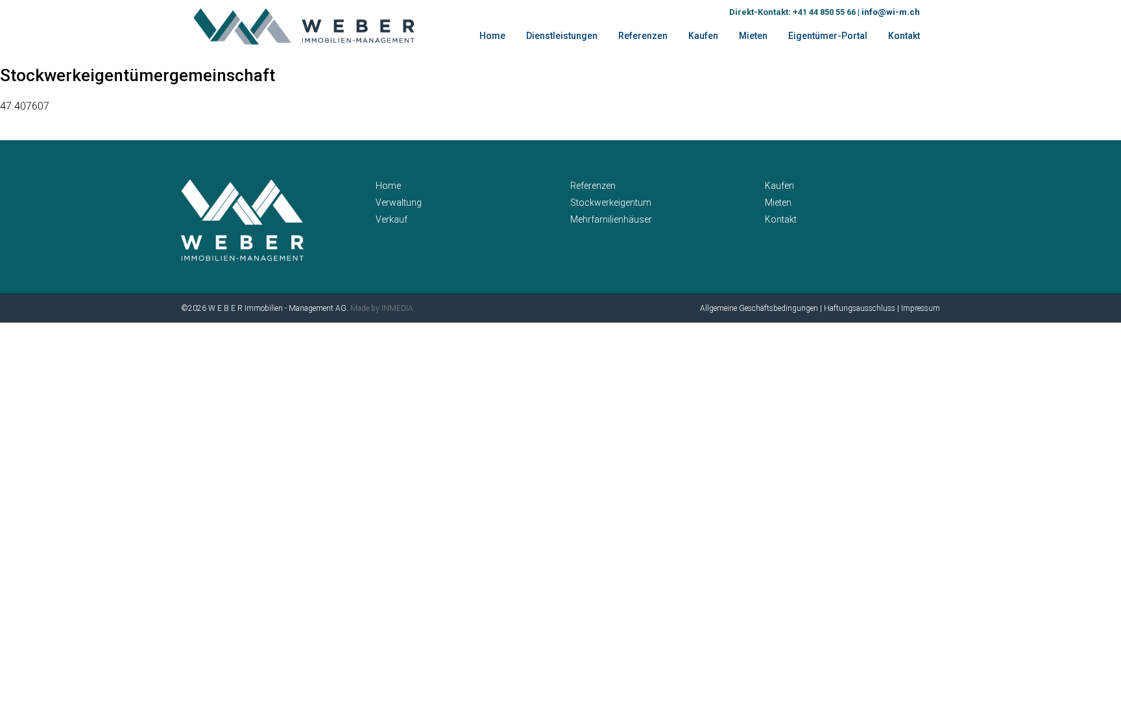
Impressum (920, 308)
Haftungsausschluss (859, 308)
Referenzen (593, 185)
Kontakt (904, 36)
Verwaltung (399, 202)
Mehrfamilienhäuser (611, 219)
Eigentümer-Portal (827, 36)
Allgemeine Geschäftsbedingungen (759, 308)
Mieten (753, 36)
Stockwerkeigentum (610, 202)
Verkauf (391, 219)
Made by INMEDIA (381, 308)
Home (492, 36)
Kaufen (703, 36)
